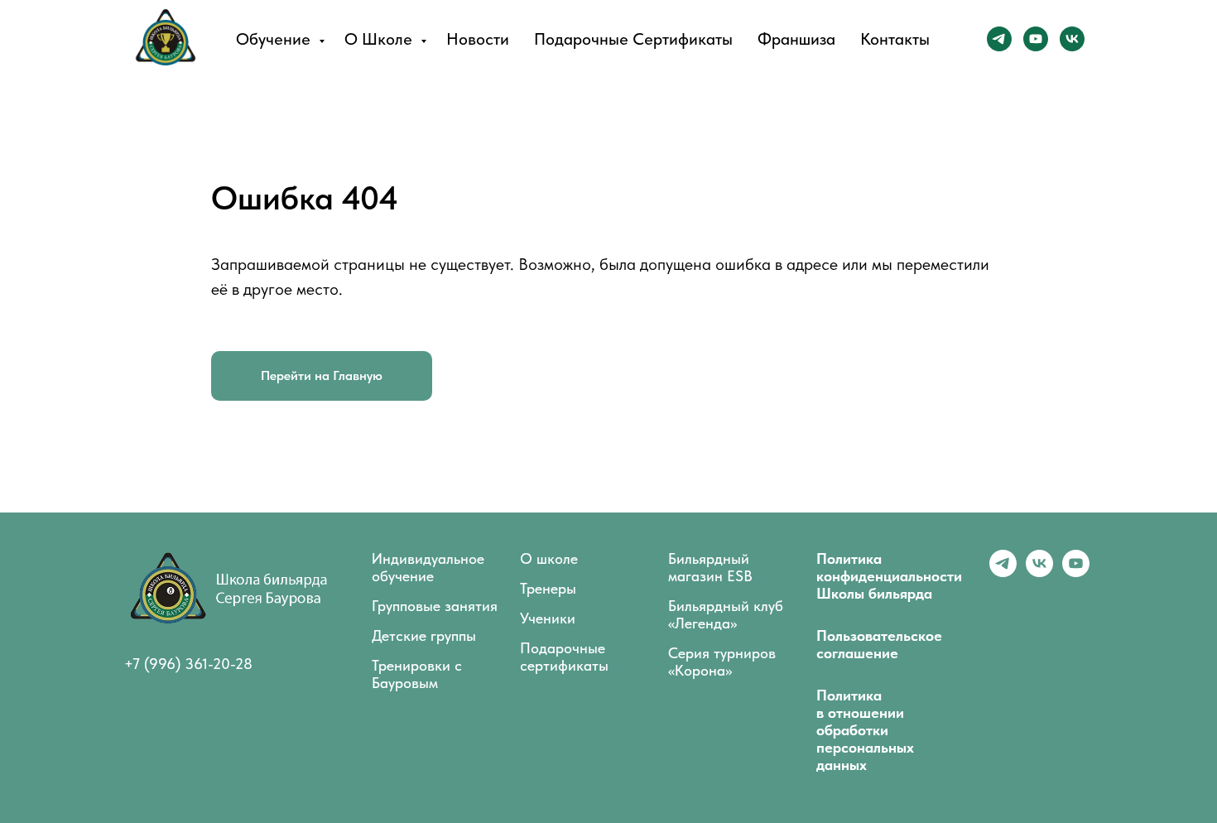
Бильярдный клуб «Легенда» (725, 614)
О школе (380, 39)
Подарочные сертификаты (633, 39)
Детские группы (424, 635)
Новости (477, 39)
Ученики (547, 618)
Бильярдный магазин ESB (710, 567)
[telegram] (999, 38)
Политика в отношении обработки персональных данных (865, 729)
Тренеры (548, 588)
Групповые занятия (435, 605)
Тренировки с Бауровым (417, 674)
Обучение (275, 39)
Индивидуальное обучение (428, 567)
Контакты (895, 39)
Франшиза (796, 39)
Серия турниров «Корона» (722, 661)
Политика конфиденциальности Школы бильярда (889, 576)
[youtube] (1035, 38)
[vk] (1072, 38)
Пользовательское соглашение (879, 644)
